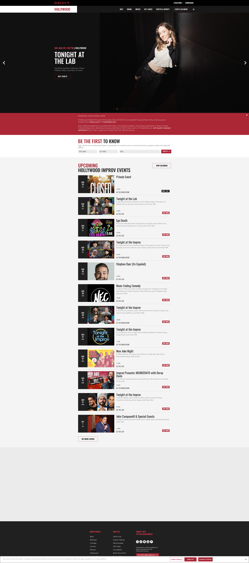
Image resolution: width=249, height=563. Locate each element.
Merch (137, 9)
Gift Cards (148, 9)
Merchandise (118, 543)
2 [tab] (117, 109)
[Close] (246, 559)
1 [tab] (114, 109)
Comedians (189, 3)
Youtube (147, 541)
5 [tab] (126, 109)
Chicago (93, 543)
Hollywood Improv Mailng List (146, 555)
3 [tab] (120, 109)
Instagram (137, 541)
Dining (129, 9)
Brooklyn (93, 540)
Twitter (144, 541)
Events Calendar (181, 9)
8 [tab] (135, 109)
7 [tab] (132, 109)
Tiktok (140, 541)
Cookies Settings (176, 559)
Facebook (151, 541)
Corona (93, 546)
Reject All (190, 559)
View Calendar (161, 165)
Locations (178, 3)
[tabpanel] (124, 63)
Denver (93, 550)
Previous (3, 63)
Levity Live (117, 536)
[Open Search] (194, 9)
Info (121, 9)
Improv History (119, 540)
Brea (92, 536)
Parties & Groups (162, 9)
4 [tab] (123, 109)
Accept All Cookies (205, 559)
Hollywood (62, 9)
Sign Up (165, 151)
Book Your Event (119, 553)
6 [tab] (129, 109)
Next (245, 63)
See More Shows (88, 439)
